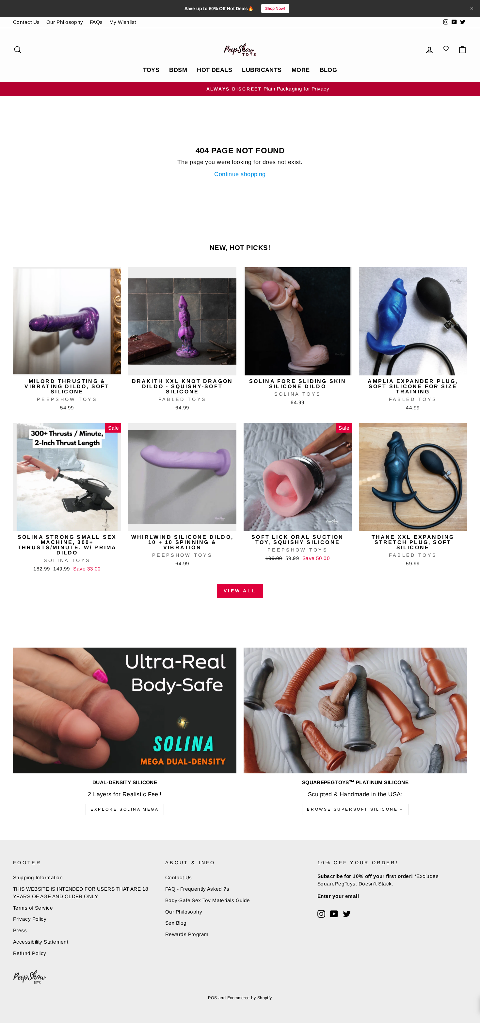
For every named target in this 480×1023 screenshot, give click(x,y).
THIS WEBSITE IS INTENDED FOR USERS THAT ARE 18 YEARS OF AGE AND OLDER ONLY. (81, 892)
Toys (151, 70)
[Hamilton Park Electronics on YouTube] (334, 914)
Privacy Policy (29, 919)
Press (20, 930)
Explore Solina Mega (124, 809)
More (301, 70)
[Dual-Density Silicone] (124, 710)
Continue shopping (240, 174)
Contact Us (26, 22)
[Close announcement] (472, 8)
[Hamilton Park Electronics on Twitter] (347, 914)
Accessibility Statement (40, 942)
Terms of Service (33, 908)
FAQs (96, 22)
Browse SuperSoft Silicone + (355, 809)
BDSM (178, 70)
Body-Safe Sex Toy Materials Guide (207, 900)
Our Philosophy (64, 22)
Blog (328, 70)
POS (212, 998)
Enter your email (338, 896)
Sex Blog (176, 923)
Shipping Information (38, 877)
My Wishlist (122, 22)
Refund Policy (29, 953)
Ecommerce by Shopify (249, 998)
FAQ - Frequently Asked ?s (197, 889)
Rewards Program (187, 934)
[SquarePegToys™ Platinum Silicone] (355, 710)
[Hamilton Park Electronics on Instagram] (321, 914)
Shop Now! (275, 8)
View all (240, 590)
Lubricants (262, 70)
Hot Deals (214, 70)
